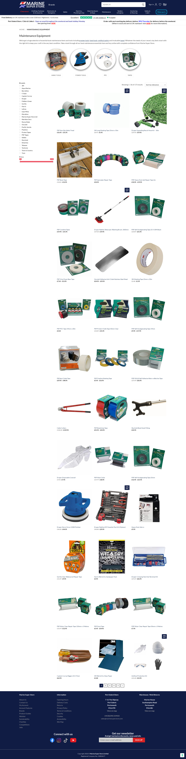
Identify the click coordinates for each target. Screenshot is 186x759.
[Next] (122, 685)
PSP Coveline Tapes (63, 230)
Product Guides (25, 713)
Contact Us (23, 702)
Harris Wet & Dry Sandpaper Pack (105, 577)
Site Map (60, 722)
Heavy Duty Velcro (138, 527)
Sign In (151, 4)
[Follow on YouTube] (73, 740)
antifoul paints (103, 40)
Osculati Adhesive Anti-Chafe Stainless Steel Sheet (111, 279)
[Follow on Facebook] (52, 740)
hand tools (94, 40)
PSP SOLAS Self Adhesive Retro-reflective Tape (147, 378)
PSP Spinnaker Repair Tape (103, 180)
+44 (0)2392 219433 (111, 716)
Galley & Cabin (147, 12)
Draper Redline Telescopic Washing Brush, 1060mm (111, 230)
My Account (23, 705)
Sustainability (24, 719)
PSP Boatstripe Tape (101, 428)
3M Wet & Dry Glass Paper (103, 676)
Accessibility (61, 719)
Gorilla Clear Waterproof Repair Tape (69, 577)
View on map (112, 711)
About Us (22, 700)
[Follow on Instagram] (59, 740)
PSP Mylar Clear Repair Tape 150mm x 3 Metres (73, 626)
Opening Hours (62, 700)
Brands (52, 4)
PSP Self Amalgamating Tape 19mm (143, 329)
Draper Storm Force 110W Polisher (69, 527)
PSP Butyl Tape (62, 180)
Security (60, 713)
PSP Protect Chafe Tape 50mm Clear (106, 329)
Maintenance (106, 12)
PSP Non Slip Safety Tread (65, 130)
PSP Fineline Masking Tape (103, 378)
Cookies (60, 716)
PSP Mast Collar (99, 477)
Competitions (24, 725)
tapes (122, 40)
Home (22, 29)
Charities (22, 722)
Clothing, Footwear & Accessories (37, 12)
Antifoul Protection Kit (139, 676)
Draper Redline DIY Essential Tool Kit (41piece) (110, 527)
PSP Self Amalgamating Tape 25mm (143, 477)
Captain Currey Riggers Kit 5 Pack (68, 676)
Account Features (25, 708)
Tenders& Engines (120, 12)
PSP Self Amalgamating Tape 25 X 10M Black (146, 230)
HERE (148, 23)
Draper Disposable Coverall (66, 477)
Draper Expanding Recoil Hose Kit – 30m (145, 130)
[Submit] (143, 4)
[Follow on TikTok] (65, 740)
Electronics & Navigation (51, 12)
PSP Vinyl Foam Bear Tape (65, 279)
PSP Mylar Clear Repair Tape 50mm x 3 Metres (147, 626)
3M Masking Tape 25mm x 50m (142, 279)
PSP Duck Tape (99, 626)
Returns (60, 705)
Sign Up (139, 740)
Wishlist (22, 716)
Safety (65, 12)
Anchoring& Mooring (133, 12)
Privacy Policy (62, 708)
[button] (165, 4)
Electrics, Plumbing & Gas (79, 12)
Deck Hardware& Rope (92, 12)
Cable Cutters (61, 428)
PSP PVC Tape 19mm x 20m (66, 329)
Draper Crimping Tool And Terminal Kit (145, 577)
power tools (84, 40)
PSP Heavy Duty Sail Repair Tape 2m (144, 180)
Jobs (21, 727)
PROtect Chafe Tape (63, 378)
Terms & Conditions (64, 711)
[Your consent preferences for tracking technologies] (182, 755)
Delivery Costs (62, 702)
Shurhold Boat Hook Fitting (141, 428)
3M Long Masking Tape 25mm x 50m (106, 130)
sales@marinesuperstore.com (112, 719)
